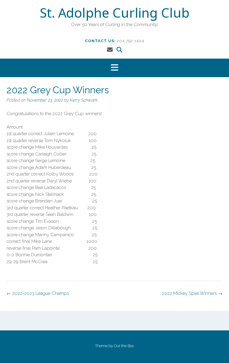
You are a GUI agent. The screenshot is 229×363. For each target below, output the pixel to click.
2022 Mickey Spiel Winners (192, 293)
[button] (114, 68)
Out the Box (124, 346)
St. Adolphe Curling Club (114, 14)
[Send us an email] (110, 49)
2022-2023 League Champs (38, 293)
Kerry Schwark (84, 100)
